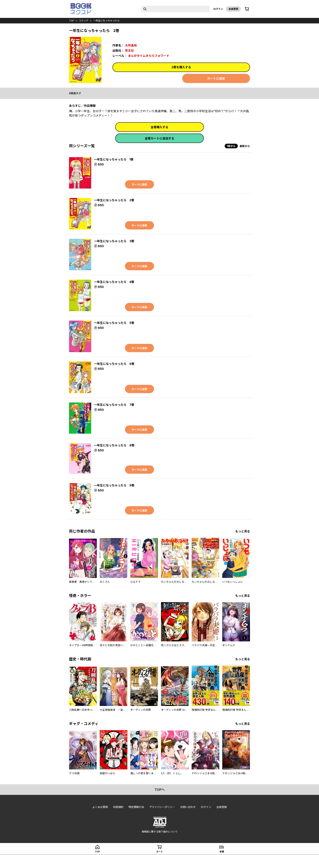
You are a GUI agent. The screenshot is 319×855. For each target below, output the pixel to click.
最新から (245, 146)
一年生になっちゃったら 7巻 (114, 405)
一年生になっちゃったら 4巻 (114, 282)
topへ (160, 790)
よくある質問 (100, 807)
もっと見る (242, 531)
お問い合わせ (188, 807)
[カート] (247, 9)
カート (159, 851)
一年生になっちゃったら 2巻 (114, 200)
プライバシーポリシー (162, 807)
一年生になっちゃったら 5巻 (114, 323)
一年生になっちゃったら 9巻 (114, 485)
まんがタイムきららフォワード (148, 56)
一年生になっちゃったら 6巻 (114, 364)
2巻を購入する (181, 67)
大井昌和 (131, 45)
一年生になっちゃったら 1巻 (113, 159)
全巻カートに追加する (159, 138)
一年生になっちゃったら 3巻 (114, 241)
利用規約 (118, 807)
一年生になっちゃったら (106, 20)
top (71, 20)
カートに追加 (216, 78)
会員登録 (233, 8)
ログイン (218, 8)
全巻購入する (159, 127)
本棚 (221, 851)
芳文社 (129, 50)
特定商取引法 (136, 807)
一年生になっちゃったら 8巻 (114, 445)
